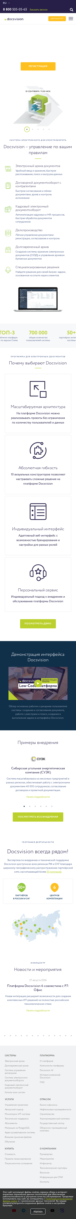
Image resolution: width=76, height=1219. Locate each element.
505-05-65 (15, 9)
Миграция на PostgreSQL (17, 1128)
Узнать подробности (38, 797)
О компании (48, 1149)
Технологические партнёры (53, 1168)
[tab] (29, 131)
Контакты (44, 1182)
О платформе (46, 1061)
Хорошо (38, 1211)
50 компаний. (54, 872)
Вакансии (44, 1173)
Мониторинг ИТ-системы (17, 1114)
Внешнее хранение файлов (18, 1137)
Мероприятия (47, 1159)
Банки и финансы (48, 1105)
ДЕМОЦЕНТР (57, 19)
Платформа (47, 1056)
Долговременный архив (16, 1066)
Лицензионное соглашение (18, 1163)
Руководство (46, 1154)
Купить (9, 1149)
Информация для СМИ (51, 1177)
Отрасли (45, 1099)
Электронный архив (15, 1061)
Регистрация (38, 66)
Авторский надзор (14, 1110)
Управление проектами (16, 1105)
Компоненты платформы (52, 1066)
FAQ (42, 1082)
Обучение (10, 1142)
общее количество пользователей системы (38, 336)
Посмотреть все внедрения (38, 817)
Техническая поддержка (17, 1119)
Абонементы (11, 1123)
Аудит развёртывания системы (20, 1133)
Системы (10, 1056)
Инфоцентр (46, 1163)
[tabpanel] (38, 78)
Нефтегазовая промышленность (55, 1110)
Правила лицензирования (18, 1159)
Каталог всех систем (15, 1092)
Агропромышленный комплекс (55, 1119)
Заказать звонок (39, 9)
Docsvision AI (46, 1070)
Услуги (9, 1099)
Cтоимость (10, 1154)
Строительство (47, 1114)
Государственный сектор (52, 1123)
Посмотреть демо (38, 623)
